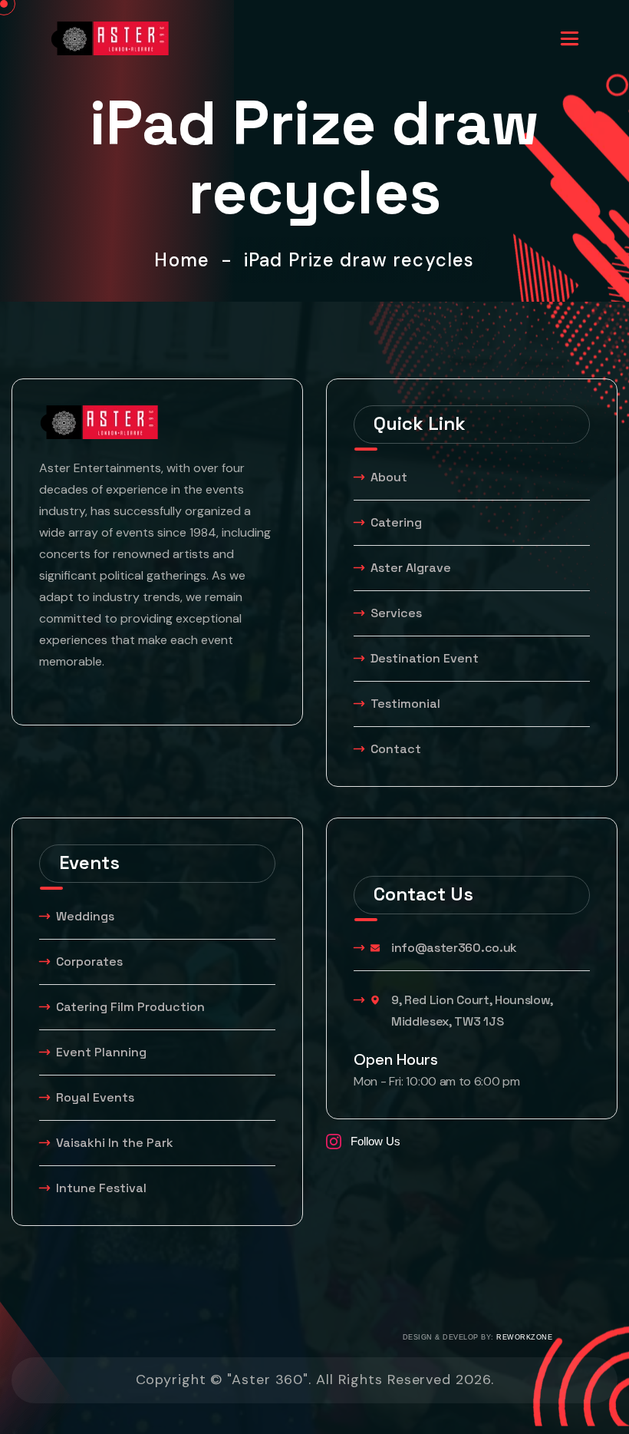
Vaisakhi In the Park (116, 1143)
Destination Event (424, 658)
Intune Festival (101, 1188)
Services (396, 613)
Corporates (89, 961)
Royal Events (95, 1097)
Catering (396, 522)
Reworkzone (524, 1337)
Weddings (85, 916)
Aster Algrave (410, 568)
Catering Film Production (130, 1007)
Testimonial (405, 704)
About (388, 477)
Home (187, 260)
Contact (395, 749)
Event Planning (101, 1052)
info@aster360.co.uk (454, 948)
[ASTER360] (110, 37)
